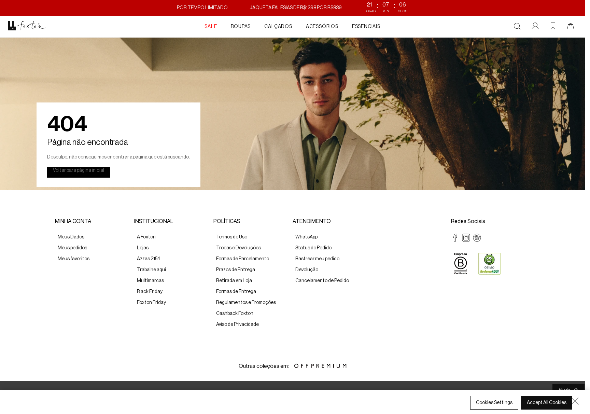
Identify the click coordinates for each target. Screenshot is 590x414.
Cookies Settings (494, 402)
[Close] (574, 401)
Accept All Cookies (546, 402)
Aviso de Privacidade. (36, 407)
